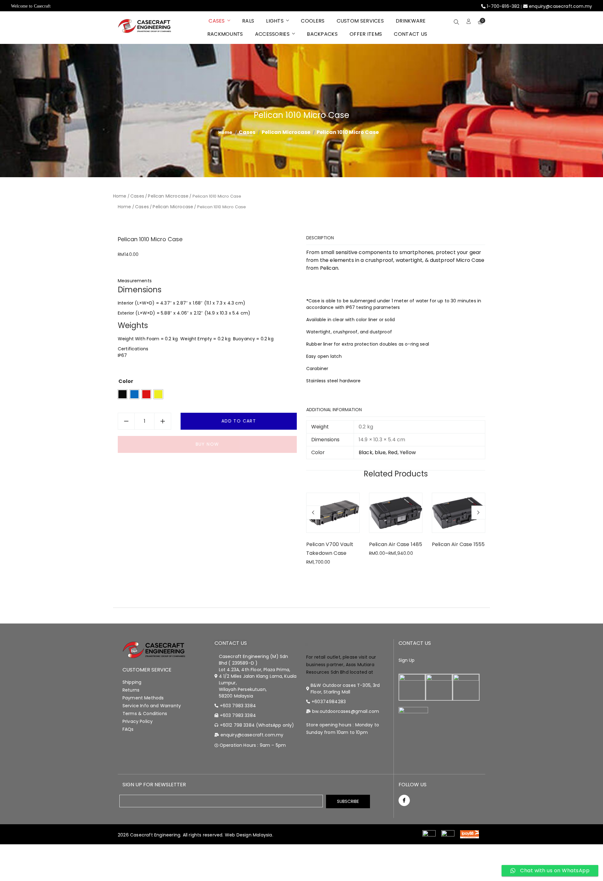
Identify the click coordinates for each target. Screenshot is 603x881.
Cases (217, 20)
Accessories (272, 34)
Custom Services (360, 20)
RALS (248, 20)
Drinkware (411, 20)
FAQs (128, 729)
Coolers (312, 20)
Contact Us (410, 34)
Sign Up (407, 660)
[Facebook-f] (404, 800)
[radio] (122, 394)
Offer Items (366, 34)
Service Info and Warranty (151, 706)
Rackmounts (225, 34)
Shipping (131, 682)
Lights (275, 20)
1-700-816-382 (503, 6)
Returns (130, 690)
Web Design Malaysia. (249, 835)
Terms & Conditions (144, 713)
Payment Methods (143, 698)
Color (125, 381)
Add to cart (238, 421)
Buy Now (207, 444)
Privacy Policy (137, 721)
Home (120, 196)
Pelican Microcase (286, 132)
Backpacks (322, 34)
